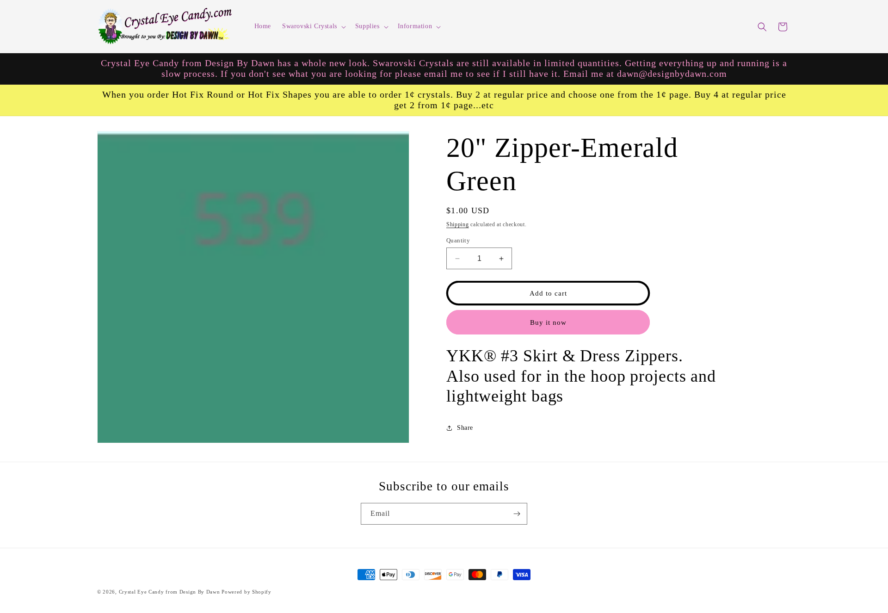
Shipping (457, 224)
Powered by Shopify (246, 591)
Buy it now (548, 322)
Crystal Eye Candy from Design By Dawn (169, 591)
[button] (313, 26)
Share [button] (465, 427)
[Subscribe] (516, 514)
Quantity (458, 240)
